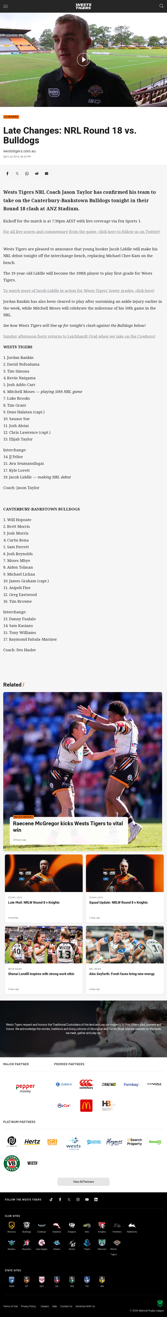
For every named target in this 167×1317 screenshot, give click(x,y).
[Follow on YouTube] (87, 1199)
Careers (45, 1306)
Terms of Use (10, 1306)
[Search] (161, 6)
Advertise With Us (85, 1306)
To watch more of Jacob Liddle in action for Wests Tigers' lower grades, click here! (78, 290)
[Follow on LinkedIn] (96, 1199)
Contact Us (66, 1306)
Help (54, 1306)
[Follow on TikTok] (51, 1199)
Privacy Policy (28, 1306)
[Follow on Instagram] (78, 1199)
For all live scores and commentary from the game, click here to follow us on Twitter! (81, 231)
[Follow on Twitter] (69, 1199)
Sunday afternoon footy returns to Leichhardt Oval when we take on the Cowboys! (79, 336)
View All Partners (83, 1182)
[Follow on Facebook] (60, 1199)
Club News (11, 117)
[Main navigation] (5, 6)
